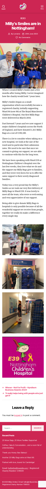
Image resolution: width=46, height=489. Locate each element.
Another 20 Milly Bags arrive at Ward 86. (18, 457)
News (23, 18)
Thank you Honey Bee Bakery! (14, 453)
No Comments (24, 37)
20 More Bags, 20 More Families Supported (19, 440)
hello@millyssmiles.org (18, 468)
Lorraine (17, 34)
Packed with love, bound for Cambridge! (18, 462)
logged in (18, 415)
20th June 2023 (31, 34)
